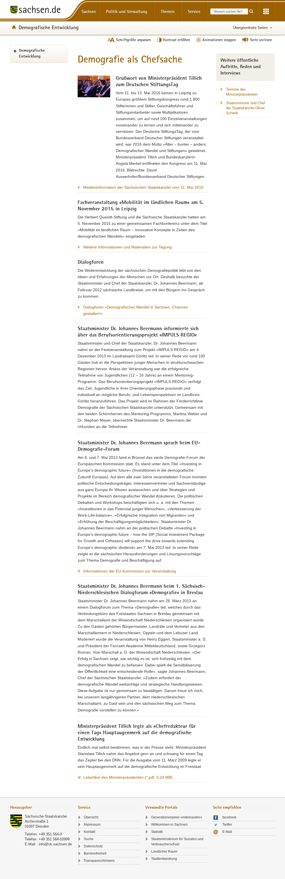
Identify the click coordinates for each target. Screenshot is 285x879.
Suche (89, 839)
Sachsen (89, 11)
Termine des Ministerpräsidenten (241, 91)
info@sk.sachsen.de (55, 844)
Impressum (92, 824)
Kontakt (89, 832)
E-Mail (227, 832)
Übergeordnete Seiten (250, 28)
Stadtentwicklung (164, 859)
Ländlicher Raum (164, 851)
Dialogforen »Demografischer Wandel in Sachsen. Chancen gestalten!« (135, 310)
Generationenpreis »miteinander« (176, 817)
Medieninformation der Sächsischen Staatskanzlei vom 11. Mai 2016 (143, 187)
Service (194, 11)
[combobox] (229, 11)
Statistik (157, 832)
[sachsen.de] (41, 11)
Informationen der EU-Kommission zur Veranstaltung (129, 571)
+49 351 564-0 (50, 834)
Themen (168, 11)
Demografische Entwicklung (49, 27)
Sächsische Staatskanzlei (46, 816)
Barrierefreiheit (95, 853)
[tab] (41, 808)
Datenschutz (93, 846)
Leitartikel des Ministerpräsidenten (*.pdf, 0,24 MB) (128, 777)
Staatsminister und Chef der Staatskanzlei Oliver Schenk (245, 108)
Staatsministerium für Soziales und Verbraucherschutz (177, 841)
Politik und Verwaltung (126, 11)
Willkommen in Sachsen (169, 824)
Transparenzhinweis (99, 861)
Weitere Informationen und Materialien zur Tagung (127, 247)
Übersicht (91, 817)
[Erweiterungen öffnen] (266, 11)
